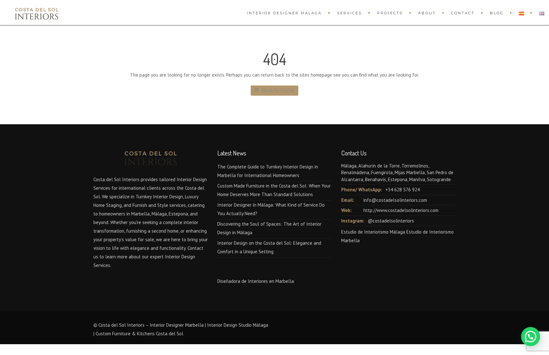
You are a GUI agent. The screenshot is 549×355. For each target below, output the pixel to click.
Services (349, 13)
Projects (390, 13)
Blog (497, 13)
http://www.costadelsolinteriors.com (400, 210)
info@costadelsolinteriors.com (395, 200)
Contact (463, 13)
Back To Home (278, 90)
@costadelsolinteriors (391, 221)
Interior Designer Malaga (284, 13)
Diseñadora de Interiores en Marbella (255, 281)
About (427, 13)
